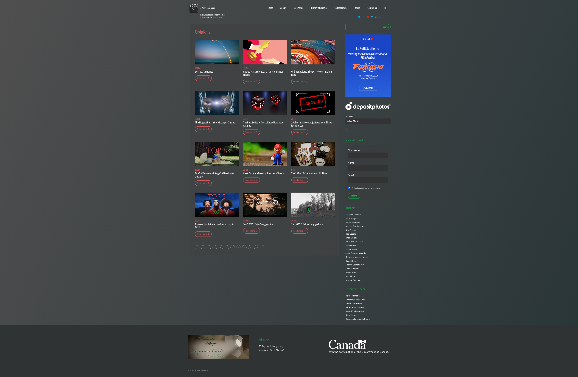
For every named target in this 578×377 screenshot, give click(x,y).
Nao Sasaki (350, 234)
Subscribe (354, 196)
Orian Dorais (351, 238)
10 (257, 247)
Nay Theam (350, 230)
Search (386, 27)
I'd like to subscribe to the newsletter (366, 188)
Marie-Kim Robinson (354, 311)
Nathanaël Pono (352, 222)
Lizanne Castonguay (354, 265)
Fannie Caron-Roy (353, 303)
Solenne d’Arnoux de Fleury (357, 319)
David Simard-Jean (354, 242)
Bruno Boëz (350, 245)
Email (352, 175)
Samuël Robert (352, 269)
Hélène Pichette (352, 296)
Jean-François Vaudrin (355, 253)
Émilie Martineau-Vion (355, 300)
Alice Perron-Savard (354, 307)
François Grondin (353, 214)
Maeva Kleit (350, 272)
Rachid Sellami (352, 261)
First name (355, 150)
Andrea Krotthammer (355, 226)
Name (352, 162)
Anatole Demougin (353, 280)
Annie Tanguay (352, 218)
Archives (349, 116)
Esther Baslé (351, 249)
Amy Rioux (350, 276)
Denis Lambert (352, 315)
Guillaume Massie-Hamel (356, 257)
